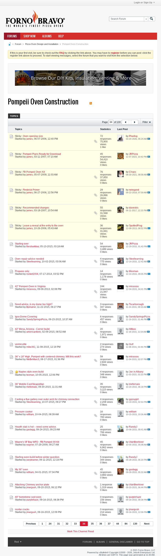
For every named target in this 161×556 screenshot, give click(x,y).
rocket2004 (32, 274)
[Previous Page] (125, 122)
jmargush (31, 487)
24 (50, 523)
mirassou (31, 289)
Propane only (22, 271)
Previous (31, 523)
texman (30, 374)
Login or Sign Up (143, 2)
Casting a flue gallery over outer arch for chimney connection (47, 399)
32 (67, 523)
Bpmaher (31, 307)
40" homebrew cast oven (28, 497)
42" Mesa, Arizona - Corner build (32, 329)
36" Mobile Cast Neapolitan (29, 384)
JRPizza (133, 154)
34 (83, 523)
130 (135, 523)
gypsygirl (134, 399)
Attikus (132, 329)
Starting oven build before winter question (37, 457)
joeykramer (32, 459)
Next (146, 523)
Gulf (131, 344)
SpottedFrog (135, 225)
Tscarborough (136, 304)
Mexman (133, 271)
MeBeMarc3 (32, 359)
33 (75, 523)
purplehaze (32, 499)
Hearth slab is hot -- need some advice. (36, 426)
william (30, 414)
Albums (47, 36)
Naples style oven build (31, 371)
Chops (132, 172)
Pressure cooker (23, 411)
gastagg (30, 429)
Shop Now (30, 36)
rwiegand (134, 189)
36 (100, 523)
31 (58, 523)
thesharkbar (32, 246)
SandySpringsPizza (36, 319)
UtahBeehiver (136, 442)
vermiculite (21, 344)
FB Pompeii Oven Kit (34, 172)
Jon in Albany (136, 371)
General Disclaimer (121, 542)
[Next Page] (134, 122)
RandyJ (133, 426)
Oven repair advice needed (29, 258)
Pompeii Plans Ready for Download (42, 154)
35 (92, 523)
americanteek (33, 331)
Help (61, 36)
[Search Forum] (151, 19)
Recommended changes (36, 207)
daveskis (133, 207)
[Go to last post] (148, 139)
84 (126, 523)
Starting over (21, 243)
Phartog (133, 136)
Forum (18, 44)
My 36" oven (21, 469)
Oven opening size (33, 136)
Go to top (143, 542)
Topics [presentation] (14, 116)
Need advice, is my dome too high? (33, 304)
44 (117, 523)
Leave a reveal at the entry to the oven (43, 225)
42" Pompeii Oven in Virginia (30, 286)
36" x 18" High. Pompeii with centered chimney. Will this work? (48, 356)
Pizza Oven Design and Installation (41, 44)
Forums (12, 36)
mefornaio (31, 386)
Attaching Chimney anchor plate (32, 484)
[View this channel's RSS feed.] (91, 102)
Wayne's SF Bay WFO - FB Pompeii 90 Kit (37, 442)
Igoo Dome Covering (26, 316)
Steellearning (33, 261)
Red (16, 541)
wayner (30, 444)
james (29, 138)
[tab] (14, 116)
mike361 (31, 347)
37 (109, 523)
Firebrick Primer (31, 189)
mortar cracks (22, 509)
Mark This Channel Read (80, 531)
